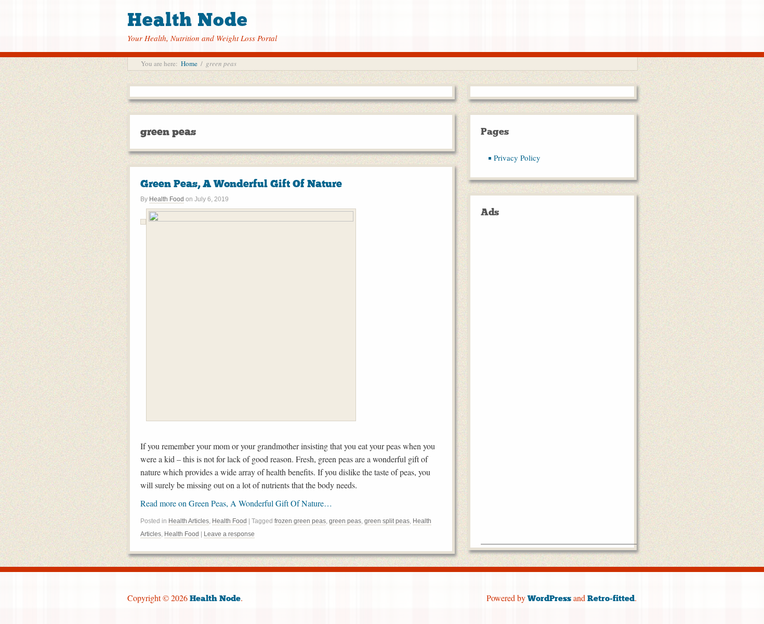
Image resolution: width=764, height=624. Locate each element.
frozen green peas (300, 521)
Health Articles (188, 521)
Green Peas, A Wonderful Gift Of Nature (241, 183)
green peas (345, 521)
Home (189, 63)
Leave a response (229, 534)
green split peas (387, 521)
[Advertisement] (559, 388)
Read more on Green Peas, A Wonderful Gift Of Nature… (236, 503)
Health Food (166, 199)
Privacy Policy (517, 157)
